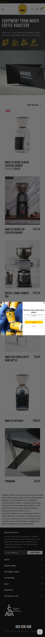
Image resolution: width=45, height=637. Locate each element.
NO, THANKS (33, 326)
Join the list (34, 322)
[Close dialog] (44, 303)
